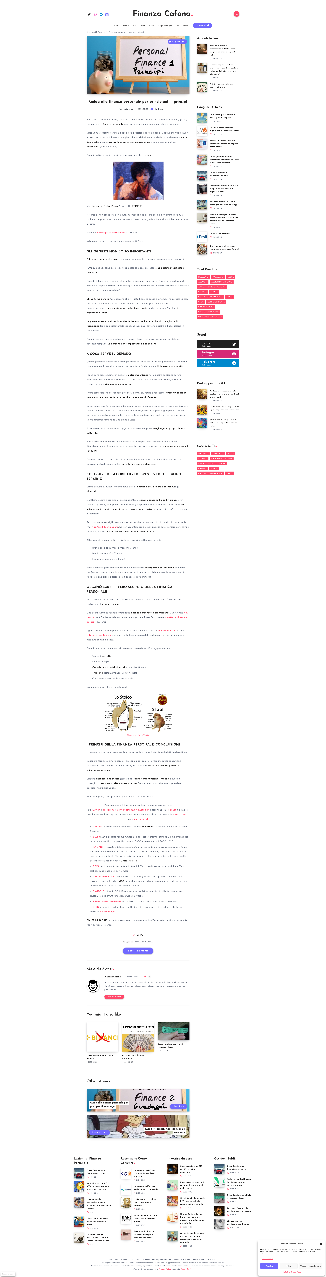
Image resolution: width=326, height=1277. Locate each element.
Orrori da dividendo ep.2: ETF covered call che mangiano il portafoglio (192, 1201)
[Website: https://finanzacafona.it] (145, 977)
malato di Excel (167, 630)
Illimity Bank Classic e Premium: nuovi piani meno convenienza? (143, 1235)
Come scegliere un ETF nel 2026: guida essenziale (191, 1169)
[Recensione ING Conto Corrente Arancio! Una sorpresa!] (126, 1173)
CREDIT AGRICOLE (103, 876)
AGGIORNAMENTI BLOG (221, 282)
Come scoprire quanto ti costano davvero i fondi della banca (192, 1185)
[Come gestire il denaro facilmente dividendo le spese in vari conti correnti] (202, 160)
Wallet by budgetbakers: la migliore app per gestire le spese (239, 1182)
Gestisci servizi (267, 1259)
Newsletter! (201, 25)
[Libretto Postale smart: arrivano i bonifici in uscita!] (79, 1222)
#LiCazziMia (203, 277)
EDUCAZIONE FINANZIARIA (210, 317)
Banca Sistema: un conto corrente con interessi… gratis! (145, 1219)
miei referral (140, 818)
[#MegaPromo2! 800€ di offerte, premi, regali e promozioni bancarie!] (79, 1186)
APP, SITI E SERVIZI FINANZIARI (212, 287)
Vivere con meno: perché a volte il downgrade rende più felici (224, 423)
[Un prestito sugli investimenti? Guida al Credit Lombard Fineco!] (79, 1238)
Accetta (269, 1266)
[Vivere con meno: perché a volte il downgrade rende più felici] (202, 423)
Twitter (96, 809)
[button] (321, 1244)
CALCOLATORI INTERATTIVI (210, 297)
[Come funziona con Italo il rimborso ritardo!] (219, 1198)
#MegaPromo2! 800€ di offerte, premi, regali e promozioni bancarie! (98, 1187)
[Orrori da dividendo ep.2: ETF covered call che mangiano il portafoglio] (172, 1201)
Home (116, 26)
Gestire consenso (8, 1274)
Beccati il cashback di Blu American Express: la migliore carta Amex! (224, 144)
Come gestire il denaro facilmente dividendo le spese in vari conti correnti (224, 160)
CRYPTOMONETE (205, 307)
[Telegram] (101, 14)
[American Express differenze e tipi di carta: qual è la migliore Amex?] (202, 189)
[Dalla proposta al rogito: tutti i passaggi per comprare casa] (202, 410)
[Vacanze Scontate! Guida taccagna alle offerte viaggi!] (202, 205)
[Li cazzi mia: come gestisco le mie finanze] (219, 1224)
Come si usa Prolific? (220, 234)
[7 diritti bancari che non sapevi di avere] (202, 87)
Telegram (108, 809)
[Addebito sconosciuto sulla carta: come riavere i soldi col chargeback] (202, 394)
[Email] (107, 14)
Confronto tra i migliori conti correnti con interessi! (144, 1203)
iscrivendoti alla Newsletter (133, 809)
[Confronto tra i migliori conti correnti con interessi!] (126, 1202)
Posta (185, 26)
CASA (200, 302)
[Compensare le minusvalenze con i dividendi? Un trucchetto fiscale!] (79, 1202)
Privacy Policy (296, 1272)
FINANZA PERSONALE (143, 942)
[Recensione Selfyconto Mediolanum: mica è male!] (126, 1189)
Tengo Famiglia (164, 26)
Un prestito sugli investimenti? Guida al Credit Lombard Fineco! (98, 1238)
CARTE (230, 297)
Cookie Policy (284, 1272)
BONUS (214, 292)
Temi (125, 26)
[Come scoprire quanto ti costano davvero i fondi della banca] (172, 1185)
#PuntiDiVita (218, 277)
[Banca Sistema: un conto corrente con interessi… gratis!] (126, 1218)
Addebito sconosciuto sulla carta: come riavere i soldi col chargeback (224, 394)
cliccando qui (107, 911)
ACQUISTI (202, 282)
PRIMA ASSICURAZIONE (107, 901)
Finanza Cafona (162, 14)
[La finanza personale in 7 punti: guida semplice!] (202, 118)
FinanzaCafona (112, 977)
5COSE (231, 277)
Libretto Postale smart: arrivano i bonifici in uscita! (98, 1222)
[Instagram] (95, 14)
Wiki (143, 26)
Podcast (171, 809)
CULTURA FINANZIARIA (208, 312)
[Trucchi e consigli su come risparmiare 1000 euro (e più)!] (202, 249)
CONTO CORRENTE (216, 302)
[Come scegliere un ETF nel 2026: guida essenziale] (172, 1169)
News (151, 26)
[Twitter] (89, 14)
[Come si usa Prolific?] (202, 237)
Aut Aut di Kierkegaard (105, 526)
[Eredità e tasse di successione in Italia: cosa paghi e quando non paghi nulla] (202, 49)
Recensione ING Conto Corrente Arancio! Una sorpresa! (144, 1174)
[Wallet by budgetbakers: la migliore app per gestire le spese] (219, 1182)
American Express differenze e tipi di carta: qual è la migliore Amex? (224, 189)
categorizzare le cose (99, 635)
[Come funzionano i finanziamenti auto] (202, 176)
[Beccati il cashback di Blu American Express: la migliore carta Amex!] (202, 144)
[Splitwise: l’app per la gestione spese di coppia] (219, 1211)
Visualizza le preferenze (310, 1266)
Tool (134, 26)
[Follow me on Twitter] (149, 977)
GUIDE (96, 32)
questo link (179, 814)
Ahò (177, 26)
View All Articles (114, 997)
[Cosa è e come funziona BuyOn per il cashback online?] (202, 131)
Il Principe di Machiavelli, (111, 232)
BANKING (202, 292)
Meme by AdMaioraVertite (138, 735)
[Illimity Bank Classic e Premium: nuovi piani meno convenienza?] (126, 1235)
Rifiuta (288, 1266)
